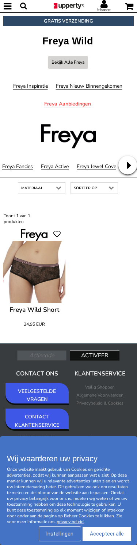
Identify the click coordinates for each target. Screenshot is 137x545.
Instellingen (59, 534)
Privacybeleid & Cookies (99, 403)
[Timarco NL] (68, 5)
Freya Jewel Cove (96, 166)
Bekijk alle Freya (68, 62)
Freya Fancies (17, 166)
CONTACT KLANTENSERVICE (37, 420)
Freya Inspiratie (30, 86)
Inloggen (104, 9)
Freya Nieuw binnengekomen (89, 86)
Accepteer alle (107, 534)
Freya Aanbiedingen (67, 103)
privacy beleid (70, 522)
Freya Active (55, 166)
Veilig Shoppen (100, 387)
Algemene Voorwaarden (99, 395)
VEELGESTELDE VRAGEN (37, 395)
